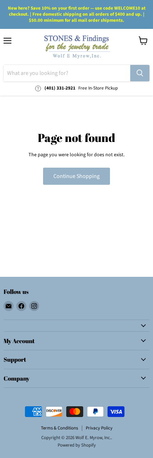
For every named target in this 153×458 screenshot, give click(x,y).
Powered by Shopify (77, 445)
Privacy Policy (99, 428)
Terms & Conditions (59, 428)
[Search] (139, 73)
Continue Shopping (76, 176)
